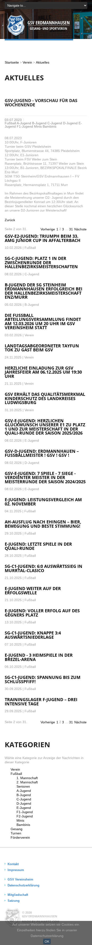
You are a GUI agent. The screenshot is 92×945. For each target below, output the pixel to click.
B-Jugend (24, 795)
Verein (27, 62)
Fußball (16, 774)
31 (71, 229)
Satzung (14, 900)
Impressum (16, 870)
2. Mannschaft (27, 782)
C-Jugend (24, 799)
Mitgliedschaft (18, 895)
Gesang (16, 829)
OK (47, 941)
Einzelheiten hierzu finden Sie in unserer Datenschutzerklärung (47, 933)
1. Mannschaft (27, 778)
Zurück (10, 220)
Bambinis (23, 825)
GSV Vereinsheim (20, 879)
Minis (20, 820)
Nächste (80, 229)
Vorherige (48, 229)
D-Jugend (24, 803)
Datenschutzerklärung (23, 885)
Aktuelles (42, 62)
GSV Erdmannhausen (39, 916)
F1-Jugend (25, 812)
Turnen (16, 833)
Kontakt (13, 864)
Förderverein (20, 837)
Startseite (12, 62)
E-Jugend (24, 808)
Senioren (23, 786)
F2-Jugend (25, 816)
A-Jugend (24, 791)
